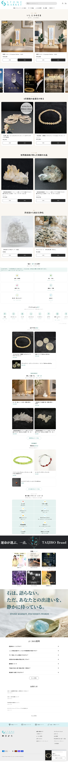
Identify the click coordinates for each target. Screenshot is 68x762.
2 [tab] (32, 92)
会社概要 (56, 736)
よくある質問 (39, 8)
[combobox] (41, 3)
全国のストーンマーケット (42, 741)
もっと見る (34, 678)
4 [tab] (35, 92)
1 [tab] (30, 92)
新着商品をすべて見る (34, 438)
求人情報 (45, 8)
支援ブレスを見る (58, 758)
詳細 (10, 60)
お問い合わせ (39, 738)
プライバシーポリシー (59, 741)
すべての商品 (31, 8)
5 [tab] (37, 92)
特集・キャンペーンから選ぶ (19, 8)
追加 (25, 60)
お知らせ (56, 733)
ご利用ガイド (52, 8)
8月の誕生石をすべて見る (34, 489)
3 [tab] (34, 92)
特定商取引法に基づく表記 (60, 738)
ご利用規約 (56, 743)
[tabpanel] (34, 81)
